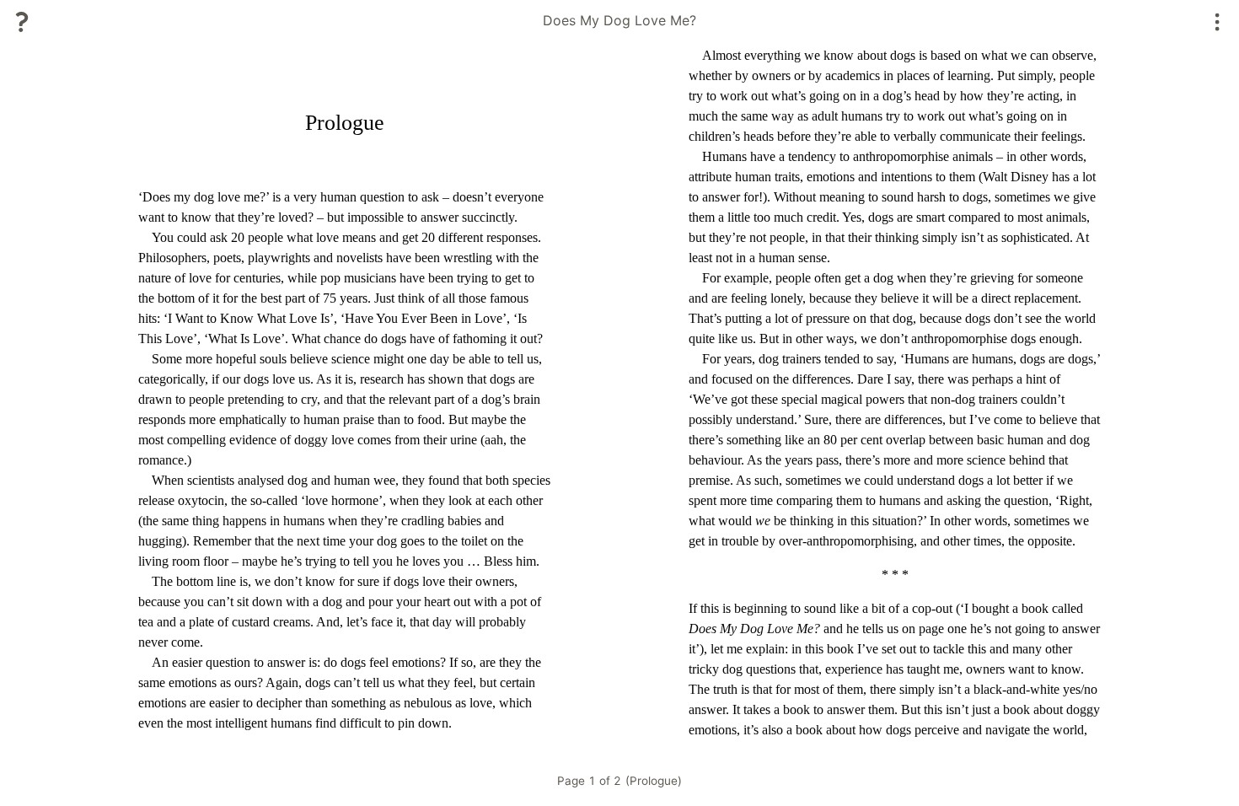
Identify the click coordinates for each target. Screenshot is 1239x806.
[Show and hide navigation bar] (1217, 22)
